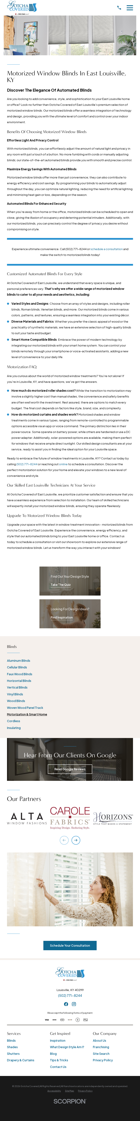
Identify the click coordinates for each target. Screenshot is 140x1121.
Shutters (13, 1053)
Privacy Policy (103, 1060)
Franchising (101, 1047)
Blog (53, 1053)
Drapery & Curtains (20, 1060)
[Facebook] (66, 1004)
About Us (99, 1040)
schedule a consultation (106, 249)
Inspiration (57, 1040)
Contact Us (58, 1067)
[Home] (22, 8)
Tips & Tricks (59, 1060)
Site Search (101, 1053)
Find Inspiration (62, 617)
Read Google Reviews (70, 769)
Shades (12, 1047)
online (63, 464)
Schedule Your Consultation (70, 945)
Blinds (11, 1040)
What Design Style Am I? (67, 1047)
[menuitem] (70, 661)
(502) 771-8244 (26, 464)
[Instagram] (74, 1004)
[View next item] (76, 840)
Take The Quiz (61, 585)
